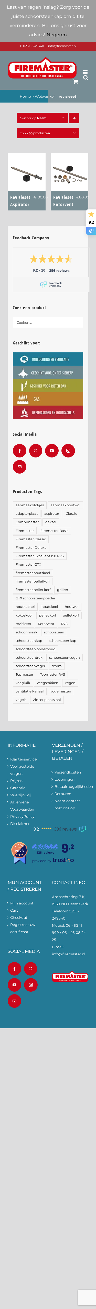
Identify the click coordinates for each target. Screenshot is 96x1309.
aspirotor (51, 514)
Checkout (18, 917)
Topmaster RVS (52, 674)
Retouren (63, 793)
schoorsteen (54, 632)
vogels (21, 700)
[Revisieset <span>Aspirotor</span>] (27, 156)
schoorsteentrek (29, 657)
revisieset (23, 624)
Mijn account (22, 903)
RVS (64, 624)
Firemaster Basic (54, 531)
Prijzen (16, 780)
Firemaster (25, 531)
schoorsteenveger (30, 666)
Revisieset (20, 200)
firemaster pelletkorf (33, 581)
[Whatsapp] (35, 450)
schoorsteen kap (62, 641)
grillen (62, 590)
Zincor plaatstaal (47, 700)
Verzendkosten (68, 772)
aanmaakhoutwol (65, 505)
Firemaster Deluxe (31, 548)
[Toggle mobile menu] (85, 72)
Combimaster (27, 522)
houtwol (72, 607)
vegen (70, 683)
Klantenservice (23, 759)
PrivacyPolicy (22, 816)
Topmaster (24, 674)
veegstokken (47, 683)
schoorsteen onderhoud (36, 649)
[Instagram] (68, 450)
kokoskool (24, 615)
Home (25, 96)
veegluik (23, 683)
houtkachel (25, 607)
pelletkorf (71, 615)
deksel (50, 522)
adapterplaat (27, 514)
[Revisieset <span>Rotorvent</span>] (70, 156)
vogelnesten (60, 691)
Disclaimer (20, 823)
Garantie (17, 788)
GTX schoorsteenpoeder (35, 598)
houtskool (49, 607)
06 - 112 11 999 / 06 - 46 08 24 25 (69, 932)
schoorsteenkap (29, 641)
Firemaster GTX (28, 564)
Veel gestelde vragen (22, 770)
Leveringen (64, 779)
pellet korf (47, 615)
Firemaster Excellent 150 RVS (40, 556)
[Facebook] (19, 450)
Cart (14, 910)
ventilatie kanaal (30, 691)
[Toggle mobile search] (85, 77)
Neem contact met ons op (67, 804)
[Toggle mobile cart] (75, 81)
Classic (71, 514)
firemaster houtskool (33, 573)
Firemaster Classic (31, 539)
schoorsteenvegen (64, 657)
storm (57, 666)
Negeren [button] (57, 35)
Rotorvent (46, 624)
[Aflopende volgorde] (74, 118)
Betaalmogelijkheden (70, 786)
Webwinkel (45, 96)
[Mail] (19, 467)
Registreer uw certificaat (22, 928)
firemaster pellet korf (33, 590)
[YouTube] (52, 450)
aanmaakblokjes (30, 505)
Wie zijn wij (20, 795)
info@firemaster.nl (62, 46)
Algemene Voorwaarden (22, 806)
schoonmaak (26, 632)
